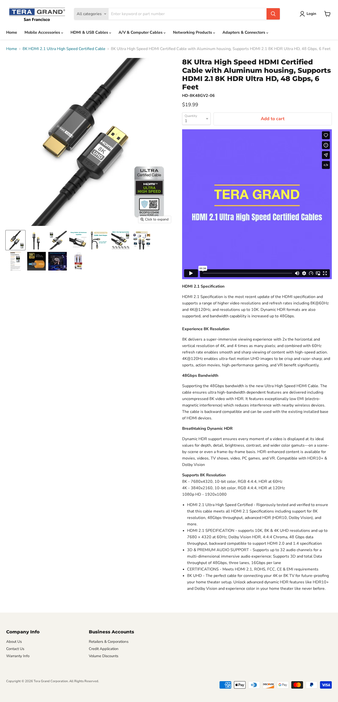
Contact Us (15, 648)
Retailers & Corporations (108, 641)
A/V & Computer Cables (141, 32)
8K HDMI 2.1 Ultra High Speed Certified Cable (64, 49)
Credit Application (104, 648)
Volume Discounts (103, 655)
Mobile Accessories (42, 32)
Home (11, 32)
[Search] (273, 14)
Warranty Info (17, 655)
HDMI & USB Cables (90, 32)
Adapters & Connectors (244, 32)
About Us (14, 641)
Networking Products (193, 32)
